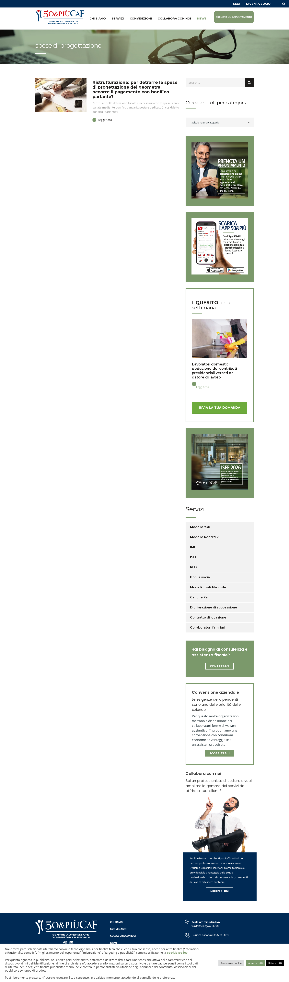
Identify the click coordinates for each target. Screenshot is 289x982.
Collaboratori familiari (207, 627)
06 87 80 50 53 (221, 935)
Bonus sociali (200, 577)
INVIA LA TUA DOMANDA (219, 408)
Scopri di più (219, 891)
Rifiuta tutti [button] (275, 963)
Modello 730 (200, 527)
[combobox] (220, 122)
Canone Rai (199, 597)
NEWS (201, 18)
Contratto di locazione (208, 617)
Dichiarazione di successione (213, 607)
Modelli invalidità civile (208, 587)
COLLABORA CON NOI (174, 18)
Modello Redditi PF (205, 537)
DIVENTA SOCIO (258, 4)
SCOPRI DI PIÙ (219, 753)
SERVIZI (118, 18)
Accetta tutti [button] (255, 963)
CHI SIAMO (97, 18)
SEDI (236, 4)
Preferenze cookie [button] (231, 963)
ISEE (193, 557)
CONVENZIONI (141, 18)
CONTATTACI (219, 666)
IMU (193, 547)
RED (193, 567)
